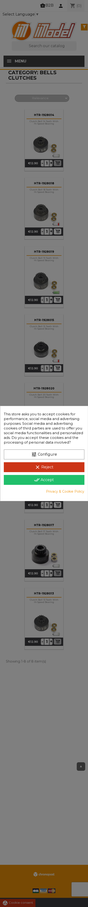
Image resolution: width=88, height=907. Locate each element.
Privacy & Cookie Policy (65, 491)
